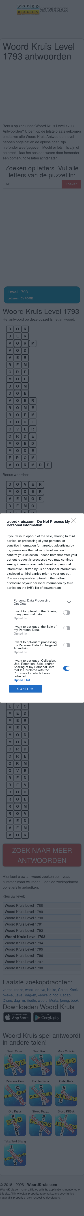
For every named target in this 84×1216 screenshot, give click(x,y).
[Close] (75, 522)
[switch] (66, 612)
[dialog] (42, 608)
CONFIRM (25, 689)
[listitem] (42, 602)
